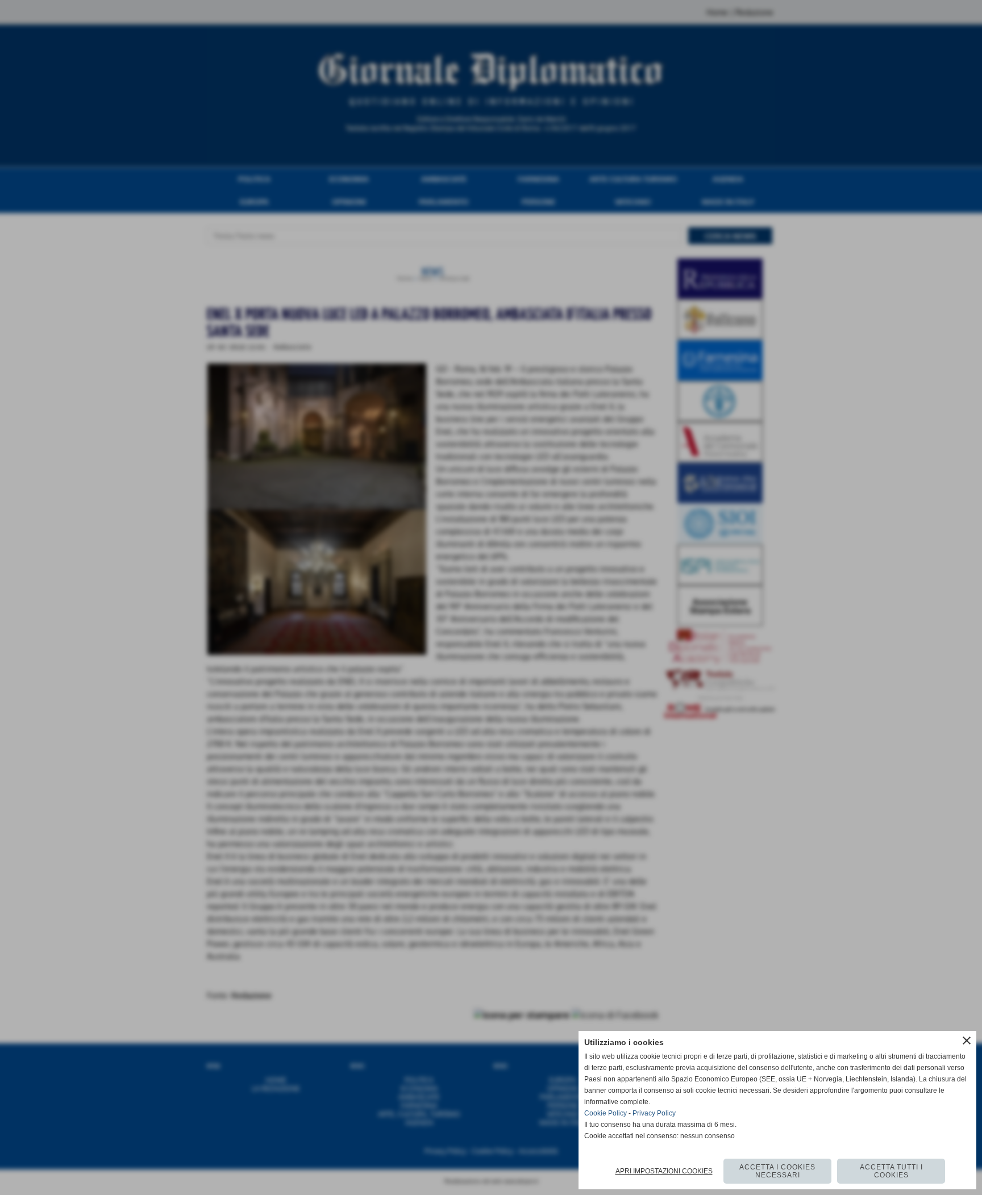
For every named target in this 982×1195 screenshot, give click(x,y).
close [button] (966, 1040)
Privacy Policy (654, 1113)
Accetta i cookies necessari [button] (777, 1171)
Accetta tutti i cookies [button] (891, 1171)
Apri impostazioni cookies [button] (664, 1171)
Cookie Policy (605, 1113)
